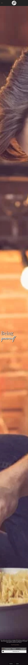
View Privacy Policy (15, 644)
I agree (17, 663)
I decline (11, 663)
